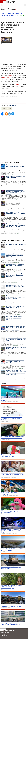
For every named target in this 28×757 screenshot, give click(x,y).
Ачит (10, 75)
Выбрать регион (4, 635)
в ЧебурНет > (21, 15)
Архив (9, 13)
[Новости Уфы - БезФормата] (8, 1)
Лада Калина (5, 77)
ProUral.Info (12, 105)
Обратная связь (4, 634)
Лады (17, 84)
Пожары (13, 15)
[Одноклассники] (6, 114)
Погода (22, 13)
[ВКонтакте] (2, 114)
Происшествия (5, 15)
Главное (3, 13)
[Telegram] (9, 114)
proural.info (5, 43)
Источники (15, 13)
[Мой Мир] (13, 114)
